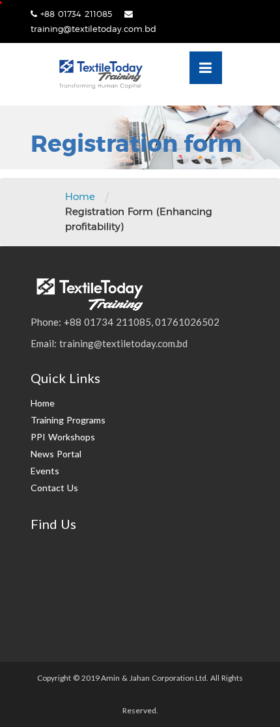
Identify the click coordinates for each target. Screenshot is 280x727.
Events (45, 470)
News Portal (56, 453)
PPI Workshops (63, 436)
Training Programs (68, 419)
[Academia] (100, 74)
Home (80, 197)
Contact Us (54, 487)
